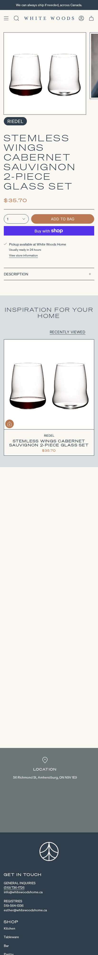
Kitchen (9, 928)
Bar (6, 945)
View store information (23, 255)
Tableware (11, 937)
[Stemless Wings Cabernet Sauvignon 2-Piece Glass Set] (49, 384)
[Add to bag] (9, 424)
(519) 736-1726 (14, 887)
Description (16, 274)
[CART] (91, 18)
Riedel (15, 121)
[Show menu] (6, 18)
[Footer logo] (49, 851)
